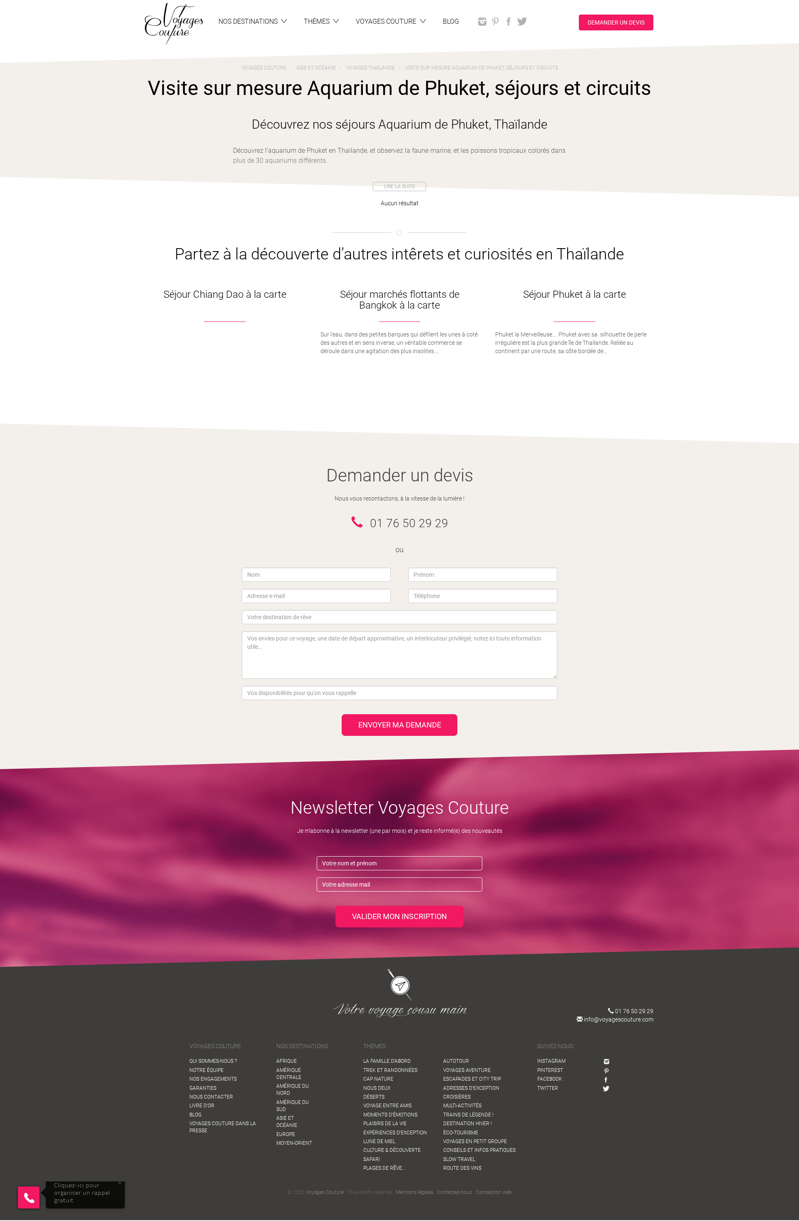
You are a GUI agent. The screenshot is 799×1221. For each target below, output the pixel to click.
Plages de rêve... (384, 1168)
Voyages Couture (325, 1192)
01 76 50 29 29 (633, 1011)
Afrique (286, 1061)
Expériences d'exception (395, 1133)
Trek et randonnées (390, 1070)
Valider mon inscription (399, 916)
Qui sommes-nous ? (213, 1061)
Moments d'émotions (390, 1115)
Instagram (551, 1061)
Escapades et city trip (472, 1079)
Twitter (547, 1088)
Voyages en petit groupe (475, 1141)
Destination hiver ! (467, 1123)
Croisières (457, 1097)
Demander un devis (616, 22)
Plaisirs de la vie (385, 1123)
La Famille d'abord (387, 1061)
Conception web (494, 1192)
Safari (371, 1159)
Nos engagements (213, 1079)
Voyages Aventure (467, 1070)
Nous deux (376, 1088)
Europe (285, 1134)
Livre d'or (201, 1106)
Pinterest (550, 1070)
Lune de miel (379, 1141)
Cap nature (378, 1079)
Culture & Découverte (392, 1150)
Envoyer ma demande (399, 724)
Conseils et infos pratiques (479, 1150)
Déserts (374, 1097)
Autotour (456, 1061)
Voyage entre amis (387, 1106)
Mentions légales (414, 1192)
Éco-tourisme (460, 1133)
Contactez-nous (454, 1192)
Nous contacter (211, 1097)
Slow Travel (459, 1159)
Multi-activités (462, 1106)
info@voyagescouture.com (618, 1019)
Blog (195, 1115)
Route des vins (462, 1168)
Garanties (202, 1088)
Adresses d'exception (471, 1088)
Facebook (549, 1079)
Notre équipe (206, 1070)
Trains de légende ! (468, 1115)
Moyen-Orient (294, 1143)
